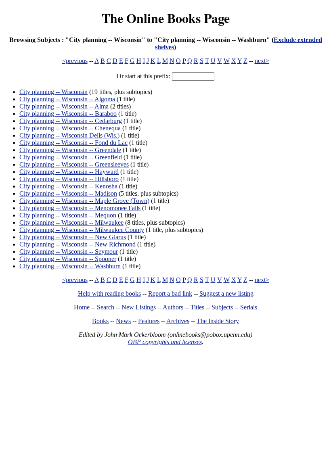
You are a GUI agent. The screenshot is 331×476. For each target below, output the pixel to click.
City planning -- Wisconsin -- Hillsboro (69, 178)
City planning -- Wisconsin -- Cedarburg (70, 120)
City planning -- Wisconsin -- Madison (68, 193)
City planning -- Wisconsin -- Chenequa (70, 128)
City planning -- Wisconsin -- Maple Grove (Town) (84, 200)
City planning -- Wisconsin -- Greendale (70, 149)
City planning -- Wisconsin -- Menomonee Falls (79, 208)
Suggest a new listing (226, 293)
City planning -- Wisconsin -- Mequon (67, 215)
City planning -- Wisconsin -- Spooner (67, 258)
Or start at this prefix (143, 76)
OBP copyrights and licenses (165, 341)
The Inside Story (218, 320)
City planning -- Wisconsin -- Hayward (69, 171)
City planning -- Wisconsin (53, 91)
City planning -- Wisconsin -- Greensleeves (74, 164)
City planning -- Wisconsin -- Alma (64, 106)
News (123, 320)
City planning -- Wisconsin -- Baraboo (68, 113)
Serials (248, 307)
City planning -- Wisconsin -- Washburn (70, 266)
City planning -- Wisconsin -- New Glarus (72, 237)
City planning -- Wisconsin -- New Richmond (77, 244)
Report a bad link (170, 293)
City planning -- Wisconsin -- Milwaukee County (81, 229)
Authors (173, 307)
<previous (75, 60)
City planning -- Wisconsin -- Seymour (68, 251)
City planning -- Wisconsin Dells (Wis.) (69, 135)
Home (82, 307)
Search (105, 307)
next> (262, 60)
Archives (177, 320)
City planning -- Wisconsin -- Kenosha (68, 186)
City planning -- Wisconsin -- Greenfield (70, 157)
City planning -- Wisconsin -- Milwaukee (71, 222)
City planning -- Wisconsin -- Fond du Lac (73, 142)
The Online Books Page (166, 17)
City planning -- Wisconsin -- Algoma (67, 99)
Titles (197, 307)
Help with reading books (109, 293)
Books (100, 320)
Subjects (222, 307)
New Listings (139, 307)
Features (148, 320)
